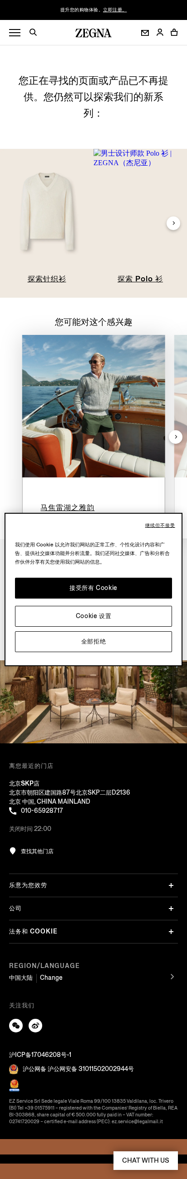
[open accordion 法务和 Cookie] (171, 931)
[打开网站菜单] (14, 33)
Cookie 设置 (94, 616)
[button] (36, 33)
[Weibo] (35, 1025)
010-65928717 (42, 810)
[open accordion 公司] (171, 908)
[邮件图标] (145, 33)
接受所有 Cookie (93, 588)
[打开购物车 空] (174, 32)
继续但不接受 (160, 525)
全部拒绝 (93, 641)
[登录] (159, 33)
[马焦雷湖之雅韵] (93, 406)
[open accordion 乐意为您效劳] (171, 885)
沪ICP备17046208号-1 (40, 1055)
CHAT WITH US (145, 1160)
